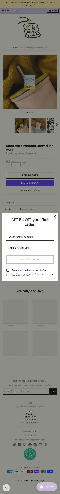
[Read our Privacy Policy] (52, 274)
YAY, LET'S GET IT (30, 259)
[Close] (54, 216)
